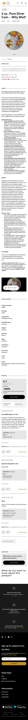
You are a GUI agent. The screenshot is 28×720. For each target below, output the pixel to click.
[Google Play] (19, 707)
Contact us (22, 653)
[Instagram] (5, 637)
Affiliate (22, 714)
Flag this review (22, 451)
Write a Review (14, 397)
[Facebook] (2, 637)
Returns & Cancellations (9, 681)
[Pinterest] (11, 637)
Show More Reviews (8, 541)
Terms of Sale (14, 714)
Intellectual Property (8, 712)
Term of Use (5, 714)
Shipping (4, 678)
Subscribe (14, 663)
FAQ (3, 676)
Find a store (5, 694)
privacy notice (12, 654)
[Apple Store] (7, 707)
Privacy (21, 712)
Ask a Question (14, 562)
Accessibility (5, 697)
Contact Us (5, 692)
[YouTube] (8, 637)
